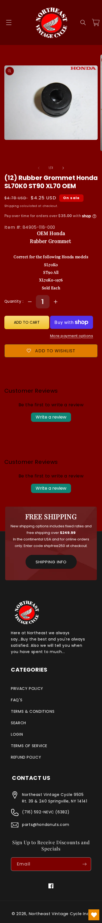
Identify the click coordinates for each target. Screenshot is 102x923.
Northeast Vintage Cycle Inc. (60, 913)
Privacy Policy (27, 688)
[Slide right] (63, 168)
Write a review (51, 417)
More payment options (71, 335)
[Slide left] (39, 168)
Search (18, 723)
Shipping (11, 206)
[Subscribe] (84, 864)
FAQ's (16, 700)
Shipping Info (51, 562)
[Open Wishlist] (93, 914)
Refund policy (26, 757)
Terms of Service (29, 745)
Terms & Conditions (32, 711)
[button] (8, 22)
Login (17, 734)
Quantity (13, 301)
